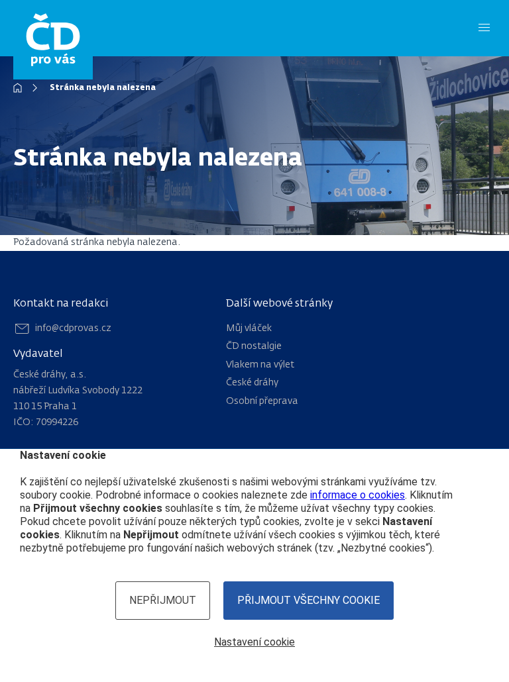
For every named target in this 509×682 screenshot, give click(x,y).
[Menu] (484, 28)
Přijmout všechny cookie (308, 600)
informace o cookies (357, 495)
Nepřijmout (162, 600)
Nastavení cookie (254, 642)
